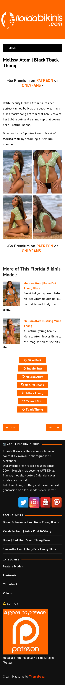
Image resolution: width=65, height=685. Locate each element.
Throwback (10, 584)
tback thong (34, 409)
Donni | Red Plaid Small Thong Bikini (26, 540)
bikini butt (34, 360)
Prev (13, 427)
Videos (7, 593)
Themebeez (37, 676)
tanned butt (34, 401)
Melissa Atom (34, 377)
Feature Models (13, 566)
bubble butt (34, 368)
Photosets (9, 575)
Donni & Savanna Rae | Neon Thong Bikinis (31, 522)
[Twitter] (23, 502)
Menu (12, 48)
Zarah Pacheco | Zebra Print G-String (27, 531)
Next (51, 427)
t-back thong (34, 393)
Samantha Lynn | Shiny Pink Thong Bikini (29, 549)
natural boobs (34, 385)
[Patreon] (56, 502)
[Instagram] (34, 502)
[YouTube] (45, 502)
